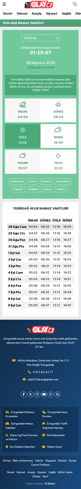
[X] (30, 394)
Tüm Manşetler (56, 435)
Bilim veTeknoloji (23, 460)
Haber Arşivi (54, 446)
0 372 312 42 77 (43, 372)
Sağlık (66, 13)
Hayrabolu (63, 181)
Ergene (46, 181)
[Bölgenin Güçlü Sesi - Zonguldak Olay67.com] (39, 4)
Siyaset (51, 13)
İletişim (62, 460)
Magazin (50, 460)
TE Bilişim (49, 483)
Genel (7, 13)
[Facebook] (24, 394)
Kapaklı (18, 189)
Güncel (22, 13)
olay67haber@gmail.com (43, 379)
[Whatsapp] (51, 394)
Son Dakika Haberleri (22, 446)
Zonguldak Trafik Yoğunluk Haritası (54, 425)
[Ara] (75, 4)
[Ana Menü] (4, 4)
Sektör (39, 460)
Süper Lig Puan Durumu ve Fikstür (22, 437)
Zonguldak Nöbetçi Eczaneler (20, 414)
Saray (47, 189)
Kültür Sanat (65, 472)
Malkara (34, 189)
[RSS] (57, 394)
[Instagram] (37, 394)
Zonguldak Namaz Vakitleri (19, 425)
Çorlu (33, 181)
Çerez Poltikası (40, 464)
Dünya (7, 460)
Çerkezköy (17, 181)
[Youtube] (44, 394)
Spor (45, 476)
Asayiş (36, 13)
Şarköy (61, 189)
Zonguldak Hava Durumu (55, 414)
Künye (72, 460)
